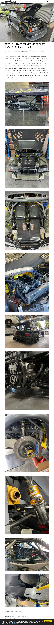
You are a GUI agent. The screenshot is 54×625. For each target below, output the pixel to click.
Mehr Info (16, 623)
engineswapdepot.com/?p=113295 (19, 616)
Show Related (28, 619)
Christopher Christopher (12, 51)
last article (24, 58)
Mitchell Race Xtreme (11, 56)
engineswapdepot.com (40, 51)
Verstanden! (48, 621)
